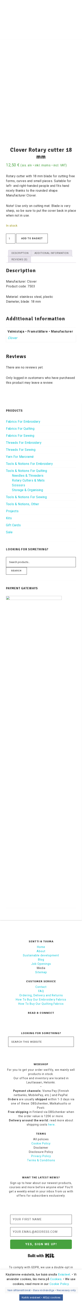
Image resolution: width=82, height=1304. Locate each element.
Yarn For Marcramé (20, 456)
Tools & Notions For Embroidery (29, 463)
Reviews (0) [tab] (19, 259)
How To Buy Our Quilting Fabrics (41, 1004)
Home (41, 947)
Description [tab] (20, 253)
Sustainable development (41, 955)
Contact (41, 987)
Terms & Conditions (41, 1160)
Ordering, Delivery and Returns (41, 995)
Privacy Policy (41, 1156)
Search (16, 570)
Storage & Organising (27, 490)
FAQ (41, 991)
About (41, 951)
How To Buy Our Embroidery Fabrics (41, 1000)
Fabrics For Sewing (20, 435)
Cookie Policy (41, 1143)
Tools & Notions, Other (22, 504)
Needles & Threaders (28, 475)
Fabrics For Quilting (20, 428)
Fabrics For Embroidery (23, 421)
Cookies (56, 1279)
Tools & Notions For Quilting (26, 470)
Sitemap (41, 972)
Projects (12, 511)
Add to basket (32, 238)
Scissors (18, 485)
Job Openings (41, 964)
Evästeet (64, 1274)
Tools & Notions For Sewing (26, 497)
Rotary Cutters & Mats (28, 480)
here (51, 1125)
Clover (12, 338)
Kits (9, 518)
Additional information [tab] (51, 253)
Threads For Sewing (20, 449)
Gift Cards (13, 525)
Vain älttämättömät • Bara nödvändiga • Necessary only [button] (41, 1290)
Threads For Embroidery (23, 442)
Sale (9, 532)
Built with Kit (41, 1255)
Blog (41, 960)
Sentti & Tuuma (41, 15)
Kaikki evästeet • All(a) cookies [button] (41, 1297)
